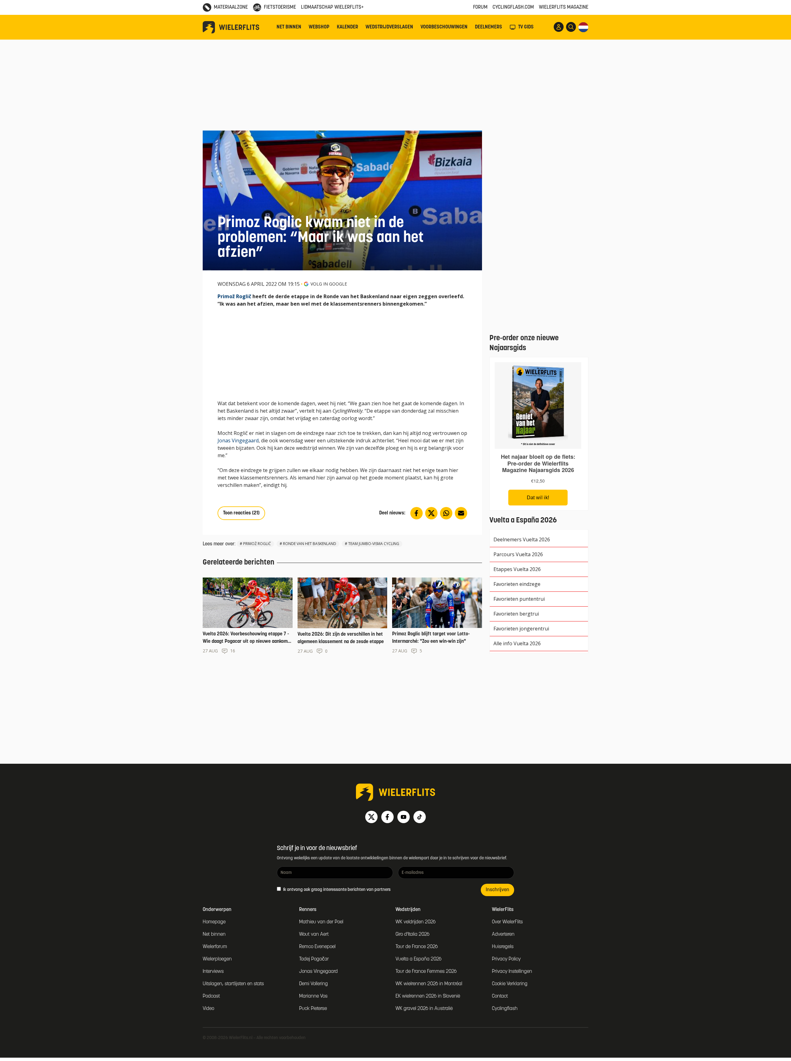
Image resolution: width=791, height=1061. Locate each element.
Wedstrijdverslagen (389, 27)
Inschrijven (497, 889)
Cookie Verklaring (509, 984)
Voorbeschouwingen (444, 27)
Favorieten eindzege (516, 584)
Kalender (347, 27)
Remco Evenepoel (317, 946)
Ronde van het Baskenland (309, 543)
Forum (480, 7)
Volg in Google (329, 284)
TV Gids (526, 27)
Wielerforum (215, 946)
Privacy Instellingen (512, 971)
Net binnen (289, 27)
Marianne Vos (313, 996)
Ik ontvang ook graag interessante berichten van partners (336, 889)
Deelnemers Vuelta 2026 (521, 539)
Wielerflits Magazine (563, 7)
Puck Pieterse (313, 1008)
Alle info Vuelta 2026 (517, 643)
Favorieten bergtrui (516, 613)
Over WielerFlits (507, 922)
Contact (500, 996)
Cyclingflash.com (513, 7)
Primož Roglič (234, 296)
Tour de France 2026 (417, 946)
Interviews (213, 971)
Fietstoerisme (280, 7)
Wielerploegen (217, 959)
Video (208, 1008)
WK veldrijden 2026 (416, 922)
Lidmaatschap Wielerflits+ (332, 7)
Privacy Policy (506, 959)
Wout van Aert (314, 934)
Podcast (211, 996)
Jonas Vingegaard (238, 440)
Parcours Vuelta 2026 (518, 554)
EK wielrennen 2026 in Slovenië (428, 996)
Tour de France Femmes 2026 (426, 971)
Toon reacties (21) (241, 513)
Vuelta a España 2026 (419, 959)
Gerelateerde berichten (238, 562)
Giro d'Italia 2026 (412, 934)
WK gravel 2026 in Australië (424, 1008)
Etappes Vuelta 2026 (517, 569)
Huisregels (503, 946)
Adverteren (503, 934)
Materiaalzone (231, 7)
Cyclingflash (505, 1008)
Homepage (214, 922)
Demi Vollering (313, 984)
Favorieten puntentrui (519, 598)
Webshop (319, 27)
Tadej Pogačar (314, 959)
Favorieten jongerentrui (521, 628)
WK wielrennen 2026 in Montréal (429, 984)
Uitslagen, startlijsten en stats (233, 984)
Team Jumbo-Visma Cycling (373, 543)
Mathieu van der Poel (321, 922)
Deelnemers (488, 27)
